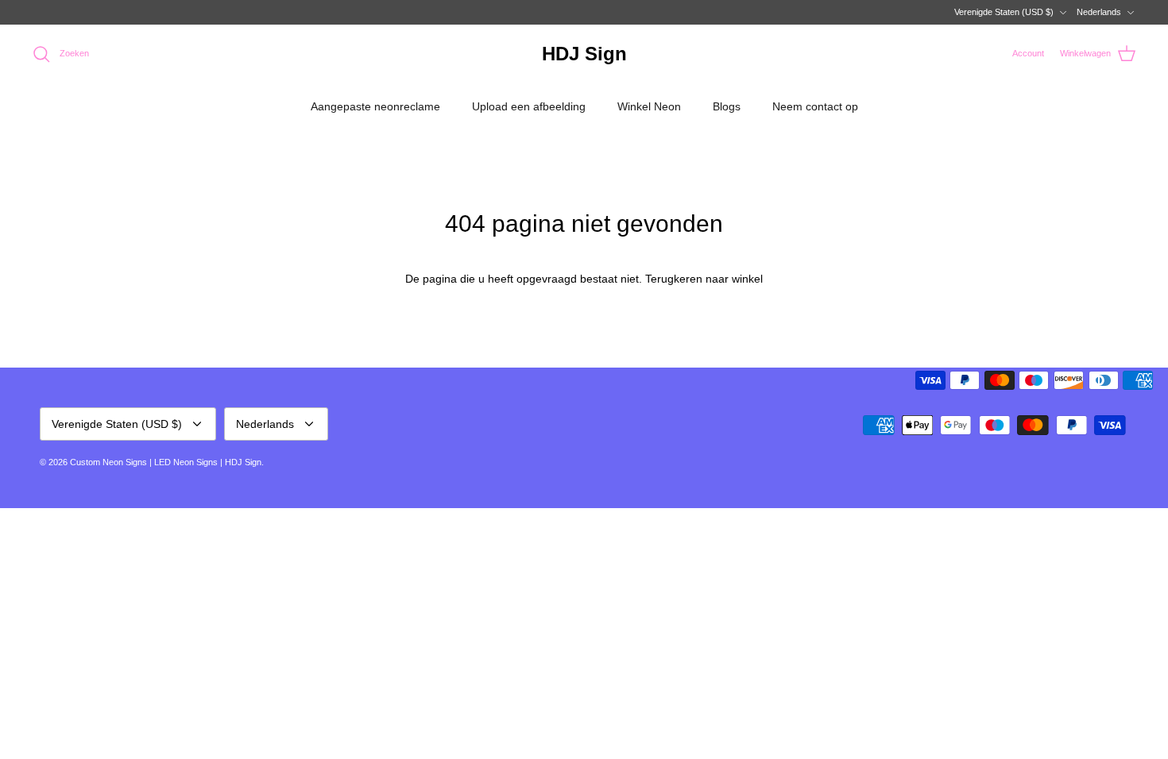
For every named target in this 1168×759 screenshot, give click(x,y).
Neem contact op (815, 106)
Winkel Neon (649, 106)
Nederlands (1099, 12)
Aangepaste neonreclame (375, 106)
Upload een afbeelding (529, 106)
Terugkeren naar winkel (704, 278)
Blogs (727, 106)
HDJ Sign (243, 462)
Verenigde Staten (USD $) (1004, 12)
